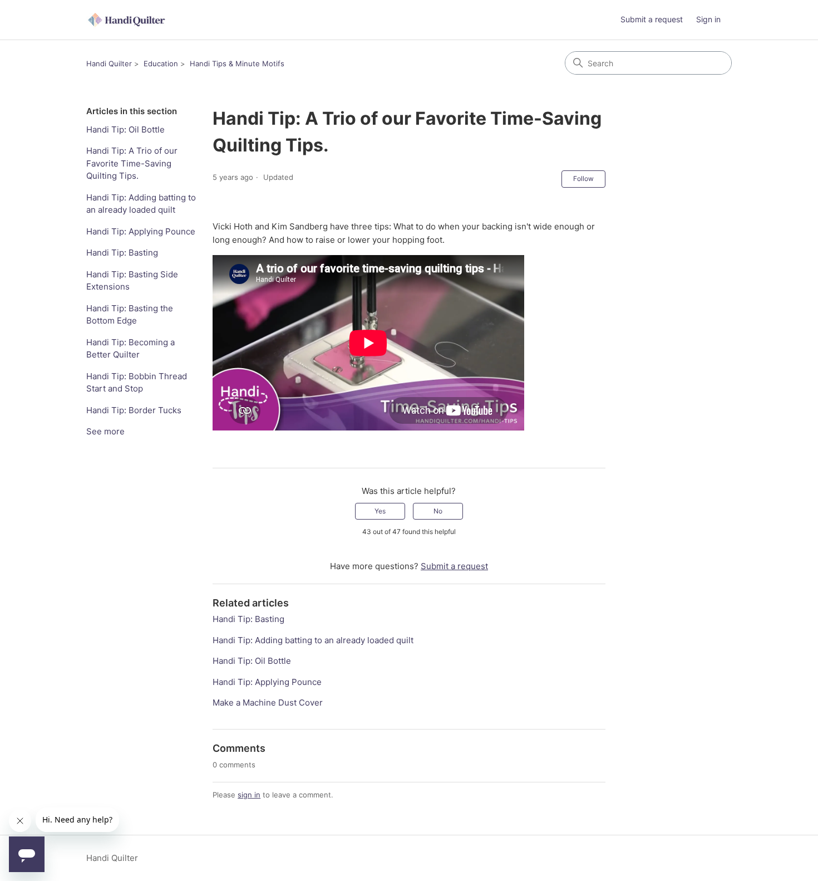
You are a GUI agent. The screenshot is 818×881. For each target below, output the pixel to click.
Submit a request (651, 19)
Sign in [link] (708, 19)
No (437, 511)
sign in (249, 794)
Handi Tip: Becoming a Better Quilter (130, 348)
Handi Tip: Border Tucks (133, 410)
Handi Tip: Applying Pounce (140, 231)
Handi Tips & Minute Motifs (237, 63)
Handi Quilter (109, 63)
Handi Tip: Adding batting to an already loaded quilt (141, 204)
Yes (380, 511)
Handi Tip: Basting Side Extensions (132, 280)
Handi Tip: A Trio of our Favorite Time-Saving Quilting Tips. (132, 163)
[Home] (127, 19)
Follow (583, 178)
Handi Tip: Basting (122, 252)
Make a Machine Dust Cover (268, 702)
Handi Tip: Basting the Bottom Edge (129, 314)
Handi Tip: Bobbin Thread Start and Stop (136, 382)
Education (161, 63)
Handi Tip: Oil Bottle (125, 129)
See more (105, 431)
